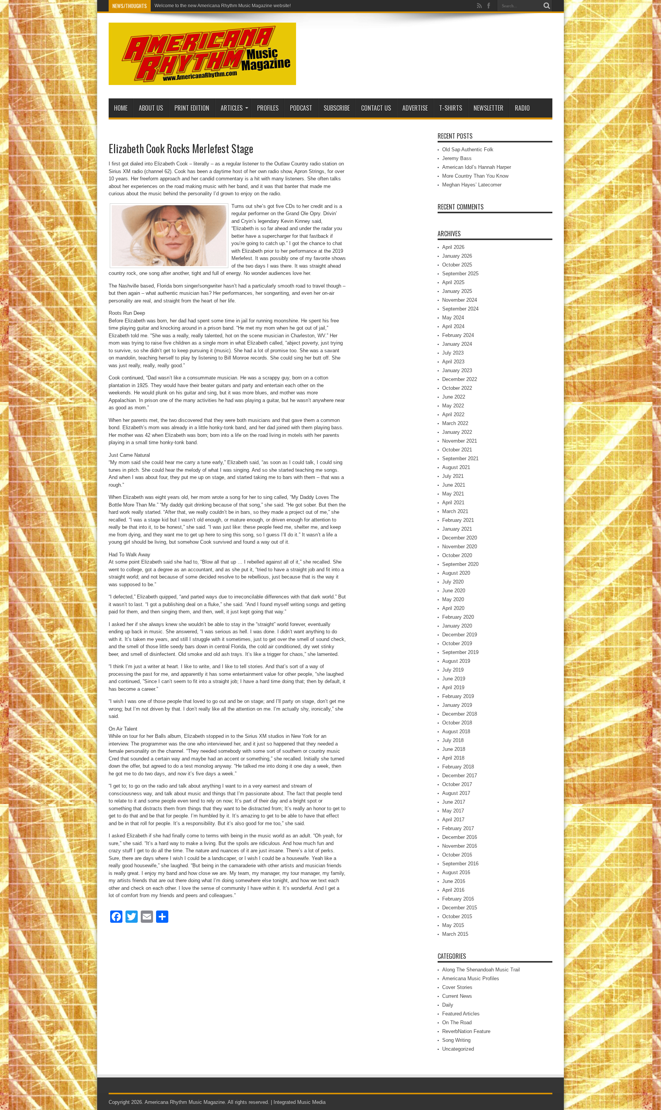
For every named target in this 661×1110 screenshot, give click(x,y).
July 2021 (453, 476)
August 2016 (456, 872)
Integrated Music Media (300, 1102)
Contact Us (376, 108)
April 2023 (453, 362)
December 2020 (459, 538)
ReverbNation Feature (466, 1031)
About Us (151, 108)
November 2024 (459, 300)
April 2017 (453, 819)
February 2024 (458, 335)
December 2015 (459, 908)
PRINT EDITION (191, 108)
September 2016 (460, 863)
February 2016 (458, 899)
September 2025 (460, 273)
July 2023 (453, 353)
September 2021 (460, 458)
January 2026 (457, 256)
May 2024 (453, 317)
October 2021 (457, 450)
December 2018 (459, 714)
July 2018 (453, 740)
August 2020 (456, 573)
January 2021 (457, 529)
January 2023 (457, 370)
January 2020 (457, 626)
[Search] (546, 5)
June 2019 (453, 679)
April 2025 (453, 282)
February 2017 (458, 828)
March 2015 (455, 934)
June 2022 (453, 397)
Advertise (415, 108)
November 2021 (459, 441)
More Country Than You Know (475, 176)
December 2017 (459, 775)
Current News (457, 996)
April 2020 (453, 608)
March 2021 (455, 511)
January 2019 (457, 705)
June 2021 (453, 485)
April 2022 (453, 414)
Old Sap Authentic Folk (467, 149)
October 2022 (457, 388)
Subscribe (337, 108)
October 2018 (457, 723)
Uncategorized (458, 1049)
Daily (447, 1005)
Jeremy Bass (457, 158)
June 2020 (453, 590)
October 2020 (457, 555)
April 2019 (453, 687)
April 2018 (453, 758)
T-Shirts (450, 108)
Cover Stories (457, 987)
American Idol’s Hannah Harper (476, 167)
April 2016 (453, 890)
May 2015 (453, 925)
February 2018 (458, 767)
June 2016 (453, 881)
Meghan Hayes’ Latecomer (471, 185)
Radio (522, 108)
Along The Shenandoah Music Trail (481, 970)
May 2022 (453, 406)
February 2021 (458, 520)
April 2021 (453, 502)
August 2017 (456, 793)
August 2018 (456, 731)
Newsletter (488, 108)
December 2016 (459, 837)
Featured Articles (461, 1014)
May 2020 (453, 599)
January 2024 (457, 344)
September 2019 (460, 652)
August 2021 (456, 467)
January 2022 (457, 432)
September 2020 (460, 564)
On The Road (457, 1022)
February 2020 (458, 617)
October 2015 (457, 916)
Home (120, 108)
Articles (232, 108)
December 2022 (459, 379)
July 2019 (453, 670)
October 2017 (457, 784)
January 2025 (457, 291)
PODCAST (301, 108)
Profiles (267, 108)
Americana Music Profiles (470, 978)
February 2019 (458, 696)
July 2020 (453, 582)
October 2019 (457, 643)
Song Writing (456, 1040)
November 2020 (459, 546)
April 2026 (453, 247)
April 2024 (453, 326)
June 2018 (453, 749)
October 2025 (457, 265)
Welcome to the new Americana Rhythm (196, 5)
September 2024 (460, 309)
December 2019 (459, 635)
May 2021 (453, 494)
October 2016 (457, 855)
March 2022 (455, 423)
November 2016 (459, 846)
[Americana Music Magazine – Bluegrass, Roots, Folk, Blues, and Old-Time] (202, 79)
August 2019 (456, 661)
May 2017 (453, 811)
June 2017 (453, 802)
